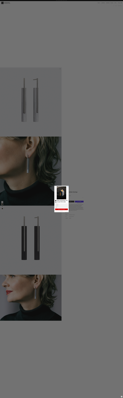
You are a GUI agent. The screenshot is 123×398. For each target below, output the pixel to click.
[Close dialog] (67, 186)
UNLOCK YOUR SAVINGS (61, 209)
